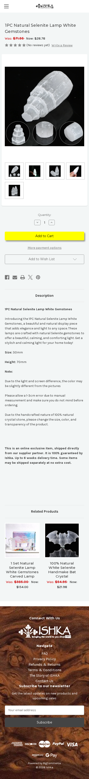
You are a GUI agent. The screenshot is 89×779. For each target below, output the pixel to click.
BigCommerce (52, 763)
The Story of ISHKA (44, 675)
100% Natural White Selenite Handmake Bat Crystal (62, 569)
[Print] (22, 277)
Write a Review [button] (62, 45)
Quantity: (44, 215)
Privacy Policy (44, 659)
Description (44, 296)
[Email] (15, 277)
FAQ (45, 653)
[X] (30, 277)
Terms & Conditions (44, 670)
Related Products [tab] (44, 511)
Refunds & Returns (44, 664)
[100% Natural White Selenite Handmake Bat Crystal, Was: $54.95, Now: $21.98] (62, 540)
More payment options (45, 248)
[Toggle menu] (6, 6)
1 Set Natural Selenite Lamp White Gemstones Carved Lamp (22, 569)
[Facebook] (7, 277)
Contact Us (44, 681)
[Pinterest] (38, 277)
